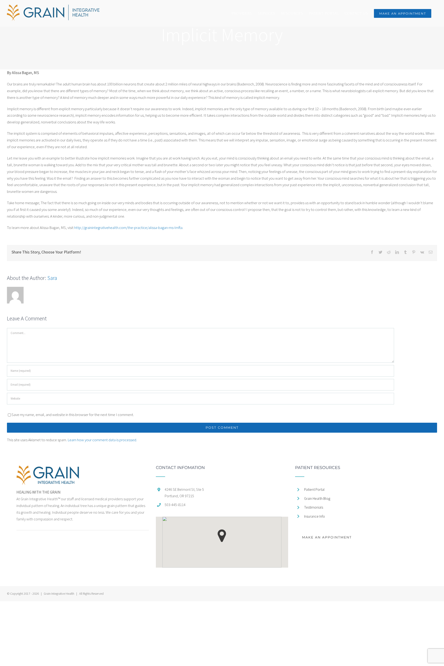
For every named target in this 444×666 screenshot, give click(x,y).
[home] (47, 468)
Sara (52, 277)
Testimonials (313, 507)
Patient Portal (314, 489)
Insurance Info (314, 516)
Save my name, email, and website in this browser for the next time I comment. (73, 414)
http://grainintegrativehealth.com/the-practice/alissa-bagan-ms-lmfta (128, 227)
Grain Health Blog (317, 498)
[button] (222, 535)
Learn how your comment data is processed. (102, 439)
